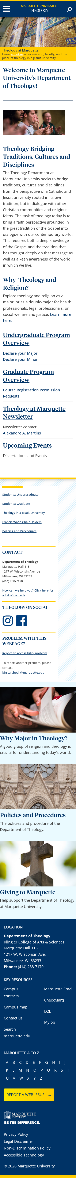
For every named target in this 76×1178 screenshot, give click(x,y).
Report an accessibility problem (24, 653)
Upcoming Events (27, 446)
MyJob (49, 1022)
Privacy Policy (16, 1134)
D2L (47, 1011)
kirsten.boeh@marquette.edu (23, 672)
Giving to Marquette (27, 892)
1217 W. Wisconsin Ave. (25, 954)
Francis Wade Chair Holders (22, 522)
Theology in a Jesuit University (23, 513)
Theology (38, 11)
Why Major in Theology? (34, 739)
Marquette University (38, 6)
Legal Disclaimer (18, 1141)
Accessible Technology (24, 1155)
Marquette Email (58, 988)
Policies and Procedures (19, 531)
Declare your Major (21, 353)
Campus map (15, 1007)
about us (17, 54)
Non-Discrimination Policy (27, 1148)
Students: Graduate (16, 504)
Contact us (13, 1018)
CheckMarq (54, 1000)
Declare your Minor (20, 359)
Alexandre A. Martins (22, 433)
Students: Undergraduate (20, 495)
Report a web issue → (29, 1094)
